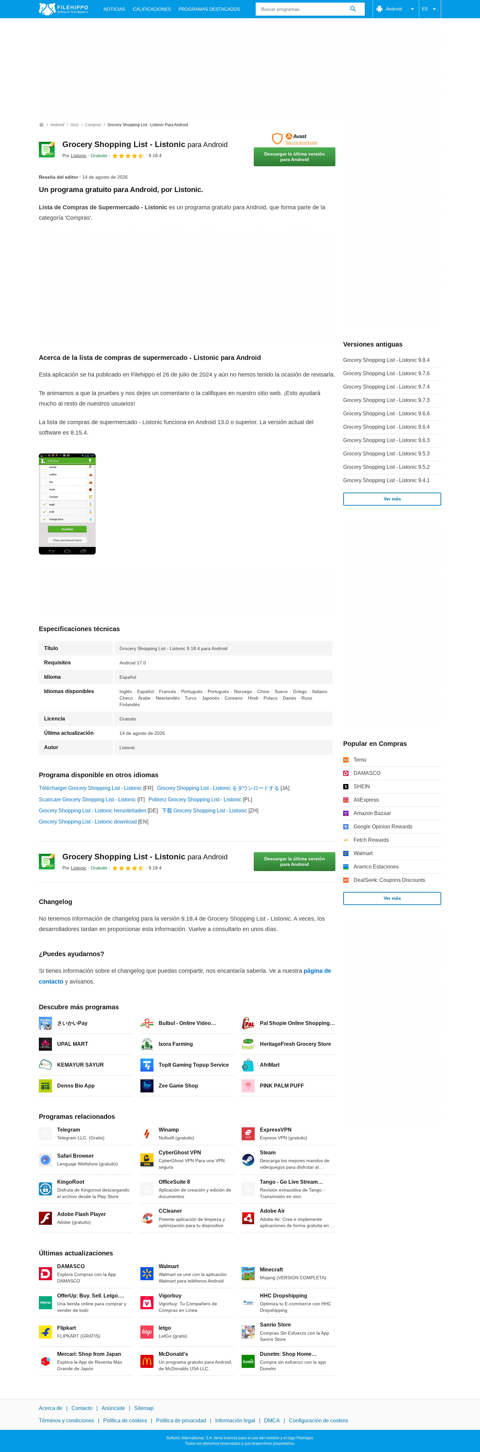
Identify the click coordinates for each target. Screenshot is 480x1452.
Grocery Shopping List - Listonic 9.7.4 (386, 387)
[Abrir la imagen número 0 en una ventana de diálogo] (67, 504)
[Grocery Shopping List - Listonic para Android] (47, 149)
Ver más (392, 498)
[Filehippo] (63, 9)
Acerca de (50, 1408)
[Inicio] (41, 125)
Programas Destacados (209, 9)
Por (74, 155)
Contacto (82, 1408)
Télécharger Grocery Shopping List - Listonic (90, 788)
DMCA (272, 1421)
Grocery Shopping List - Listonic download (88, 821)
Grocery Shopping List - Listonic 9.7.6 (386, 373)
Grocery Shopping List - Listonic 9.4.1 (386, 480)
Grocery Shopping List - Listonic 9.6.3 (386, 440)
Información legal (235, 1421)
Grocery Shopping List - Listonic (145, 144)
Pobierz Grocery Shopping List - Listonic (195, 799)
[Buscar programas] (353, 9)
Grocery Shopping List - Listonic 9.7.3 (386, 400)
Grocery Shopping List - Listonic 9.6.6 (386, 413)
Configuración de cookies (318, 1421)
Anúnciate (113, 1408)
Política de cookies (125, 1421)
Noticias (114, 9)
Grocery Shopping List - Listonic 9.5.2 (386, 467)
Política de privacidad (181, 1421)
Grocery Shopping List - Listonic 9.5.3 (386, 453)
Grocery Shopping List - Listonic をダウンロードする (218, 788)
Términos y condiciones (66, 1421)
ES (425, 8)
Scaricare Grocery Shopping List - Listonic (87, 799)
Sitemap (143, 1408)
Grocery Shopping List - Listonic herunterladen (92, 810)
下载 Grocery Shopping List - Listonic (204, 810)
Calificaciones (152, 9)
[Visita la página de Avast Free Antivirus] (294, 139)
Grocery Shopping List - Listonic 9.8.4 (386, 360)
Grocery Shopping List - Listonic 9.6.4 (386, 427)
